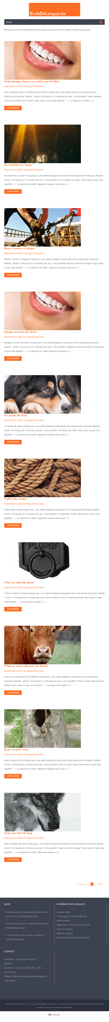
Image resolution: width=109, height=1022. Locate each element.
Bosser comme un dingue (19, 248)
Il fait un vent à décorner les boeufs (26, 666)
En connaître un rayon (18, 165)
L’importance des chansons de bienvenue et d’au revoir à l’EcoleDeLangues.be (27, 914)
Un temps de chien (15, 415)
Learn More (13, 108)
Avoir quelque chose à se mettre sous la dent (31, 81)
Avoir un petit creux (16, 750)
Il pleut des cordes (15, 499)
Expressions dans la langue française (24, 86)
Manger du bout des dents (20, 332)
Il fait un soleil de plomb (19, 583)
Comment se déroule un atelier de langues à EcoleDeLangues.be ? (27, 925)
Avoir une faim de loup (18, 833)
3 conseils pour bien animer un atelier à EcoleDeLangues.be (25, 937)
